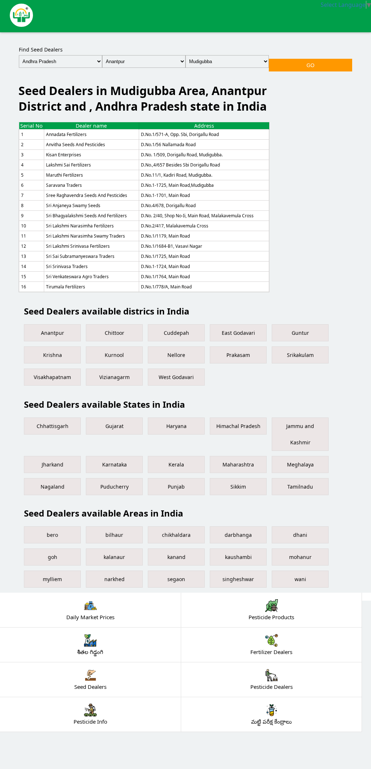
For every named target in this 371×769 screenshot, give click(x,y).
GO (310, 65)
